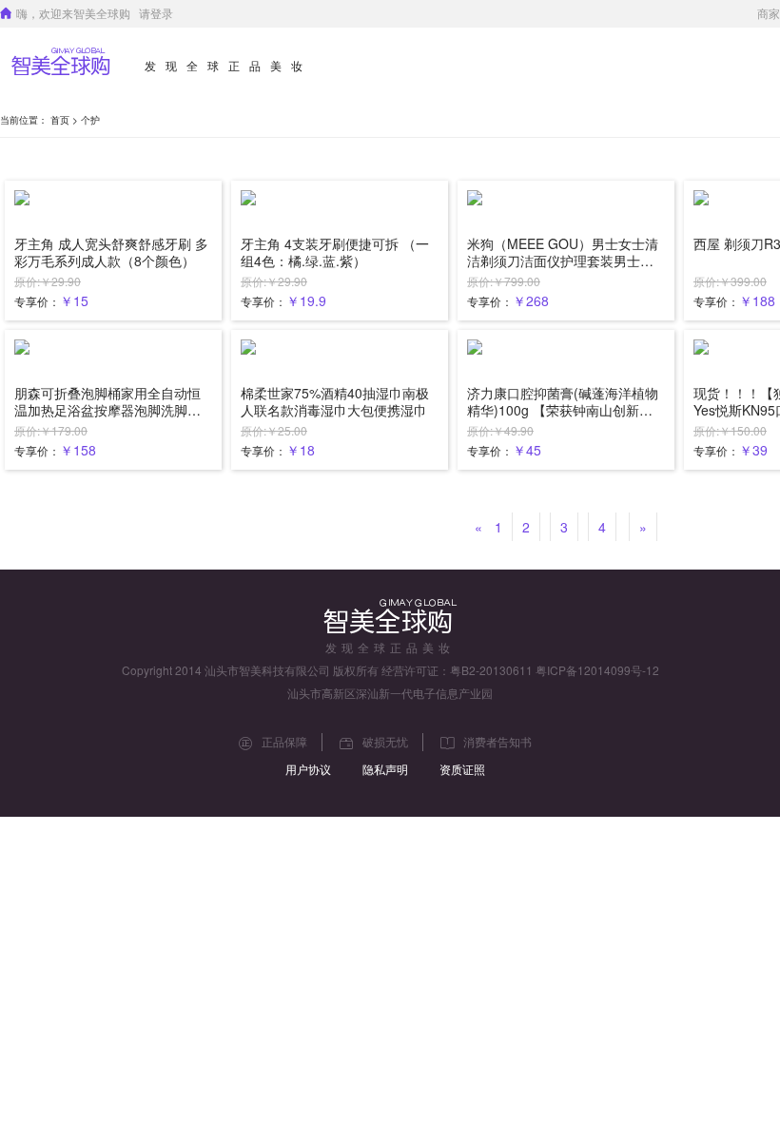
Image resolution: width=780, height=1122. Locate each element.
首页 (59, 119)
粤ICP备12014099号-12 (597, 670)
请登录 (156, 13)
